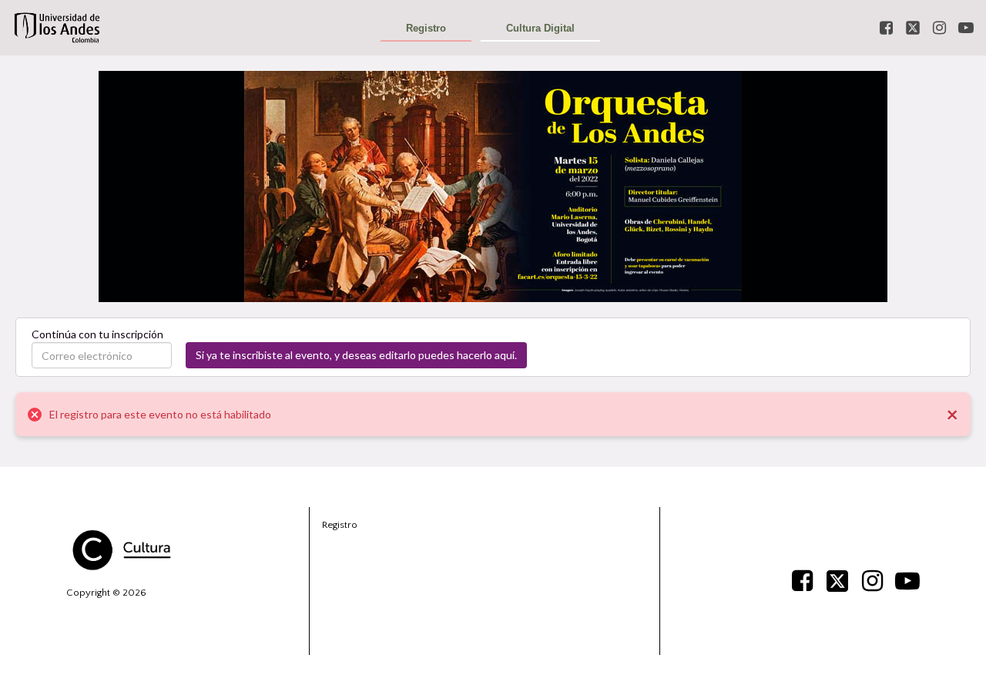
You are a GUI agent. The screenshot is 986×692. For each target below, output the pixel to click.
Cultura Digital (540, 28)
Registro (426, 28)
